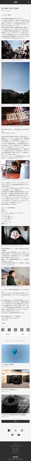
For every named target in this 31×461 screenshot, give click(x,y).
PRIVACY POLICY (15, 448)
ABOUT (15, 443)
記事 (7, 305)
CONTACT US (15, 452)
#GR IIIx (3, 326)
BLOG (9, 10)
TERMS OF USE (15, 450)
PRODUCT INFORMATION (15, 446)
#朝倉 (6, 326)
